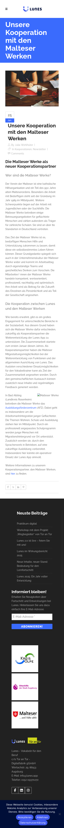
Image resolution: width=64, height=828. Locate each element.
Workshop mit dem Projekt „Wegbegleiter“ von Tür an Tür (34, 532)
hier (13, 473)
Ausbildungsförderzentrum (20, 407)
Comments (17, 153)
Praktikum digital (27, 523)
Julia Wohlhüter (24, 144)
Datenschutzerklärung (33, 822)
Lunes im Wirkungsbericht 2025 (32, 553)
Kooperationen (23, 149)
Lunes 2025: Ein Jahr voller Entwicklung (32, 578)
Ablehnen (42, 817)
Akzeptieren (25, 817)
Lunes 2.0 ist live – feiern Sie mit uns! (33, 542)
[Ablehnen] (59, 814)
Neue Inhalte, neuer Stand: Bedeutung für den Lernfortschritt (32, 565)
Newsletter (39, 149)
